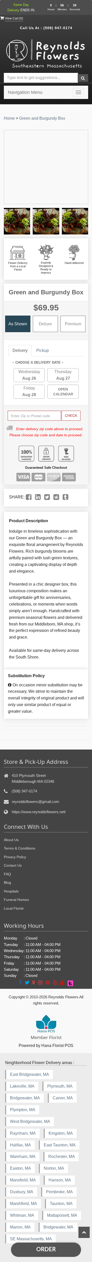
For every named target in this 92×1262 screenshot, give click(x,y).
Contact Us (13, 865)
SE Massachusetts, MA (31, 1239)
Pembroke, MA (59, 1192)
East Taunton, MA (60, 1145)
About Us (11, 840)
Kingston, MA (61, 1133)
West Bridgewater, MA (30, 1121)
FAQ (7, 874)
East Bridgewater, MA (29, 1074)
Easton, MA (20, 1168)
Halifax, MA (20, 1145)
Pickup (42, 350)
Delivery (20, 350)
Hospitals (11, 891)
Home (9, 118)
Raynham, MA (23, 1133)
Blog (7, 882)
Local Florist (14, 908)
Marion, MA (20, 1227)
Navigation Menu (25, 92)
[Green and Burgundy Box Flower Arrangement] (17, 221)
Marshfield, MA (23, 1203)
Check (71, 416)
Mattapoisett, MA (62, 1215)
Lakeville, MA (22, 1086)
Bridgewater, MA (25, 1098)
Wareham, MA (23, 1156)
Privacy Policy (15, 857)
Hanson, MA (60, 1180)
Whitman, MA (22, 1215)
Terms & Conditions (19, 848)
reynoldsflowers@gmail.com (35, 801)
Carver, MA (63, 1098)
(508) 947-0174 (57, 28)
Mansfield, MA (23, 1180)
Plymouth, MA (60, 1086)
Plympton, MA (22, 1110)
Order (46, 1249)
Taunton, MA (61, 1203)
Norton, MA (54, 1168)
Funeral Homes (16, 900)
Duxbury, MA (21, 1192)
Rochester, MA (61, 1156)
